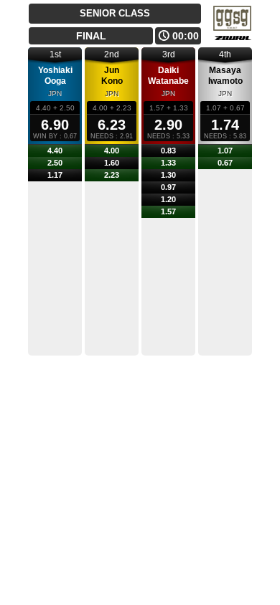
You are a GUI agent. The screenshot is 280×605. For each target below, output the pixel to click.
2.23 (111, 175)
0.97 (168, 187)
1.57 (168, 211)
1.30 (168, 175)
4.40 (54, 150)
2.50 (54, 162)
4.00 (111, 150)
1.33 (168, 162)
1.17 (54, 175)
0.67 (225, 162)
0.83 (168, 150)
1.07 (225, 150)
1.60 (111, 162)
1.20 (168, 199)
